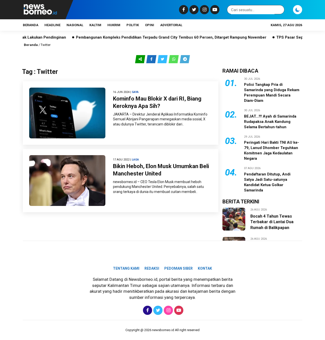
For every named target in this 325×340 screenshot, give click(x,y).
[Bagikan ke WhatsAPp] (174, 58)
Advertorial (171, 25)
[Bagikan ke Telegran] (185, 58)
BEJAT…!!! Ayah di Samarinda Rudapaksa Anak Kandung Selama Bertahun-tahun (270, 121)
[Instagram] (204, 9)
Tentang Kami (126, 268)
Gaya (135, 92)
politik (132, 25)
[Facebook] (183, 9)
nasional (75, 25)
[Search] (279, 9)
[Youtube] (214, 9)
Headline (52, 25)
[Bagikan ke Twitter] (163, 58)
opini (149, 25)
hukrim (113, 25)
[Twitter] (193, 9)
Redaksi (151, 268)
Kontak (205, 268)
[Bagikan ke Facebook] (151, 58)
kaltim (95, 25)
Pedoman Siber (178, 268)
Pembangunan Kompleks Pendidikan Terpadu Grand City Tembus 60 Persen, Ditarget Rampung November (162, 37)
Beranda (30, 25)
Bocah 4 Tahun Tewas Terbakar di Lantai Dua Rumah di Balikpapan (272, 222)
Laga (135, 159)
